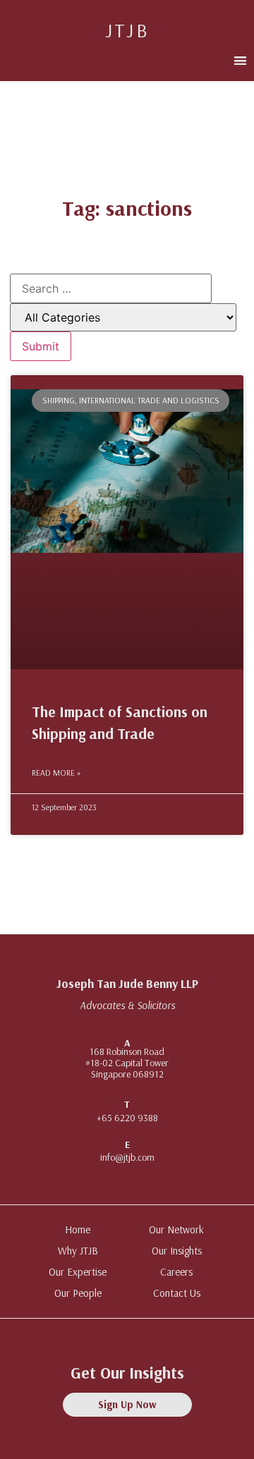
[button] (240, 60)
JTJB (127, 30)
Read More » (56, 772)
